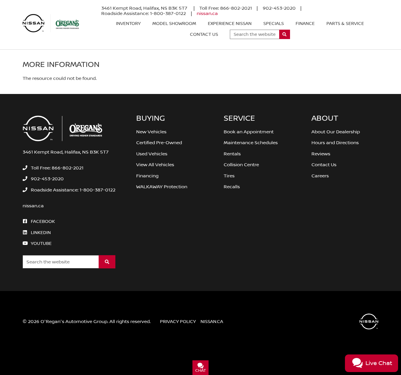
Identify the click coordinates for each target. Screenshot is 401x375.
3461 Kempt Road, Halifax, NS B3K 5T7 (144, 8)
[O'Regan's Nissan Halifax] (51, 23)
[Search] (284, 34)
